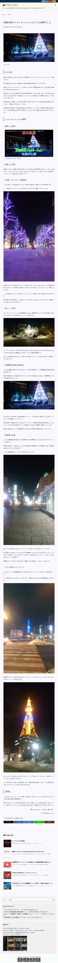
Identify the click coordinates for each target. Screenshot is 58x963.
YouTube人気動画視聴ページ (16, 934)
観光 (52, 809)
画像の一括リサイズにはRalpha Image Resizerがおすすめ (28, 851)
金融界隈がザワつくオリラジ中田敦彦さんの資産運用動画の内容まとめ (31, 862)
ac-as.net (51, 813)
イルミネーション (36, 809)
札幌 (48, 809)
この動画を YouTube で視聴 (12, 158)
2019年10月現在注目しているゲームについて (24, 872)
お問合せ (37, 914)
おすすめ (44, 809)
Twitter (30, 917)
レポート (12, 14)
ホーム (5, 14)
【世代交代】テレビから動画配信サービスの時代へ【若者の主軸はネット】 (32, 883)
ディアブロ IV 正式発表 (18, 841)
